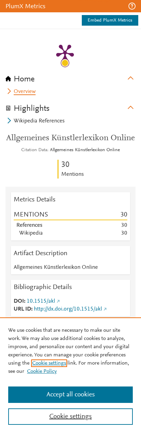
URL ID (22, 309)
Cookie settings (49, 363)
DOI (19, 301)
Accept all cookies (71, 394)
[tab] (70, 77)
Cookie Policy (42, 371)
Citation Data (34, 150)
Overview (25, 91)
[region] (70, 375)
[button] (132, 6)
